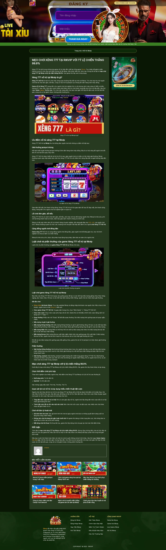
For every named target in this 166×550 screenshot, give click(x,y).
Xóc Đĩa (34, 440)
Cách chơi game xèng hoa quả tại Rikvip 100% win (69, 478)
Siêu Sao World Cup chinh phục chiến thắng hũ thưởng (94, 478)
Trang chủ (78, 51)
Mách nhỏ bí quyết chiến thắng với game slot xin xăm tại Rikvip (68, 501)
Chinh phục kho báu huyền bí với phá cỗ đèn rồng (94, 501)
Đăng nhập (37, 305)
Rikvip (83, 69)
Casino (42, 90)
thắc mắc (91, 222)
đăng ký (53, 307)
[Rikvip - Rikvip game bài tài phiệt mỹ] (37, 3)
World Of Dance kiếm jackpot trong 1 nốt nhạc (42, 478)
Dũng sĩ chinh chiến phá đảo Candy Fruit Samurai (42, 501)
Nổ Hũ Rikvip (87, 51)
